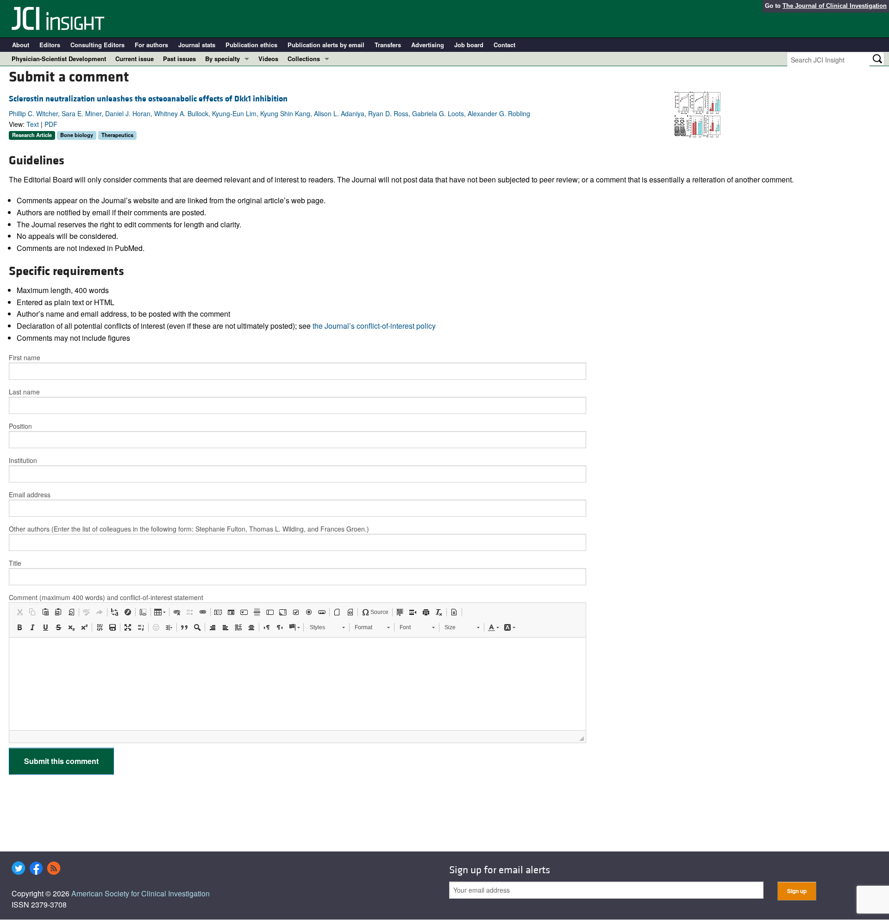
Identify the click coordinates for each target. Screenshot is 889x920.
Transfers (388, 44)
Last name (24, 391)
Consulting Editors (97, 44)
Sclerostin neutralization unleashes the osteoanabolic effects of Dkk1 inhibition (148, 99)
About (20, 44)
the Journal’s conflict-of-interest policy (374, 325)
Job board (468, 44)
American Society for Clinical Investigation (140, 893)
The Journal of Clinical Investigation (835, 5)
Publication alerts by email (326, 44)
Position (20, 426)
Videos (268, 58)
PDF (50, 124)
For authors (151, 44)
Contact (504, 44)
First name (24, 357)
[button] (19, 612)
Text (32, 124)
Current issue (134, 58)
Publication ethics (251, 44)
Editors (49, 44)
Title (15, 563)
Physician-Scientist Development (59, 58)
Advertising (427, 44)
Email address (29, 494)
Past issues (179, 58)
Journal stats (196, 44)
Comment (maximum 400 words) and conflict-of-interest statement (106, 597)
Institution (23, 460)
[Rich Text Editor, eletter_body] (297, 684)
